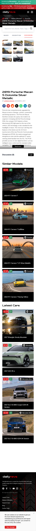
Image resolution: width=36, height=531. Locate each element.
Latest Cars (6, 497)
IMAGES (6, 35)
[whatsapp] (21, 106)
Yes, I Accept (10, 527)
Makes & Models (16, 18)
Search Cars (6, 503)
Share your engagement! (22, 3)
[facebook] (4, 106)
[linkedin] (25, 106)
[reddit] (12, 106)
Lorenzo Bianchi (9, 101)
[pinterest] (8, 106)
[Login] (32, 12)
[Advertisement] (18, 76)
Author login (6, 508)
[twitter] (16, 106)
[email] (29, 106)
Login (31, 155)
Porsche (27, 18)
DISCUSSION (28, 35)
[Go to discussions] (10, 170)
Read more (18, 146)
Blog (3, 505)
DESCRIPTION (16, 35)
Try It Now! (30, 8)
